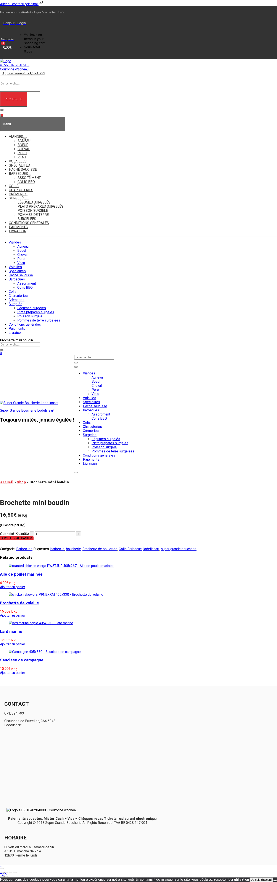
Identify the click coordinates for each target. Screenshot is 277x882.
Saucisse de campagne (21, 660)
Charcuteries (18, 296)
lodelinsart (151, 549)
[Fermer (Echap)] (14, 872)
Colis (12, 292)
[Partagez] (10, 872)
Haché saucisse (21, 275)
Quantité (22, 534)
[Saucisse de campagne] (45, 652)
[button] (7, 43)
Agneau (23, 246)
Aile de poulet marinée (21, 574)
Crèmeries (16, 300)
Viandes (15, 242)
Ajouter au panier (17, 538)
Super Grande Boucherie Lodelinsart (27, 410)
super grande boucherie (178, 549)
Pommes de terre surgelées (38, 320)
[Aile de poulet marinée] (61, 566)
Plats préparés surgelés (35, 312)
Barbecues (17, 279)
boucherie (73, 549)
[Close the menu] (1, 115)
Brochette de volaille (19, 603)
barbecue (57, 549)
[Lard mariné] (41, 623)
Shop (21, 482)
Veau (21, 263)
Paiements (17, 328)
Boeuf (21, 250)
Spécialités (17, 271)
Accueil (6, 482)
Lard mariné (11, 631)
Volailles (15, 267)
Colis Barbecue (130, 549)
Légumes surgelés (31, 308)
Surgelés (15, 304)
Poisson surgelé (29, 316)
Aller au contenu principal (19, 4)
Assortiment (26, 283)
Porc (20, 259)
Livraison (16, 333)
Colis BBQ (25, 287)
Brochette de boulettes (99, 549)
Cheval (22, 255)
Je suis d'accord (261, 879)
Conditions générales (25, 324)
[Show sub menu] (25, 138)
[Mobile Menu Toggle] (2, 110)
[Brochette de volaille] (56, 594)
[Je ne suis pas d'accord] (275, 880)
